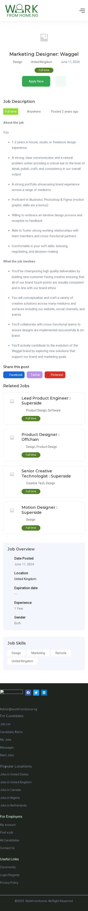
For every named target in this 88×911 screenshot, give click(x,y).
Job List (5, 724)
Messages (7, 747)
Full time (44, 70)
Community (8, 867)
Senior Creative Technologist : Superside (46, 473)
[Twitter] (36, 693)
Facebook (15, 375)
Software (54, 410)
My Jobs (5, 739)
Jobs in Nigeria (10, 797)
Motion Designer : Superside (39, 510)
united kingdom (22, 661)
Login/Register (10, 875)
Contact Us (7, 848)
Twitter (35, 375)
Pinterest (56, 375)
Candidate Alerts (11, 732)
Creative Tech (35, 483)
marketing (38, 653)
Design (17, 62)
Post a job (6, 832)
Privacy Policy (9, 882)
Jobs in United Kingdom (16, 782)
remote (61, 653)
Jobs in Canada (10, 790)
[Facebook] (28, 693)
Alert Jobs (7, 755)
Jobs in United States (14, 774)
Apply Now (36, 81)
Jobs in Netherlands (13, 805)
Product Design (36, 410)
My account (8, 824)
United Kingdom (41, 62)
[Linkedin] (44, 693)
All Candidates (9, 840)
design (16, 653)
